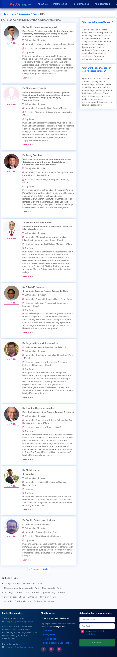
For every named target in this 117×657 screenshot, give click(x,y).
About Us (43, 4)
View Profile (11, 43)
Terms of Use (49, 639)
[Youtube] (59, 649)
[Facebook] (43, 649)
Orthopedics (24, 14)
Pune (35, 14)
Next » (45, 569)
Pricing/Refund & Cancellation (57, 643)
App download (102, 4)
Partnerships (60, 4)
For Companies (81, 4)
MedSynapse (59, 626)
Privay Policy (49, 635)
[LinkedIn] (51, 649)
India (14, 14)
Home (6, 14)
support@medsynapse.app (20, 621)
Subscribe (97, 642)
